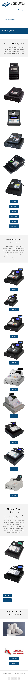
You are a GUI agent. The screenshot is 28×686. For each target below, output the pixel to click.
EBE (12, 675)
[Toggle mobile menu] (25, 10)
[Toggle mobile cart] (18, 10)
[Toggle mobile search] (21, 10)
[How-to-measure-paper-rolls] (14, 647)
